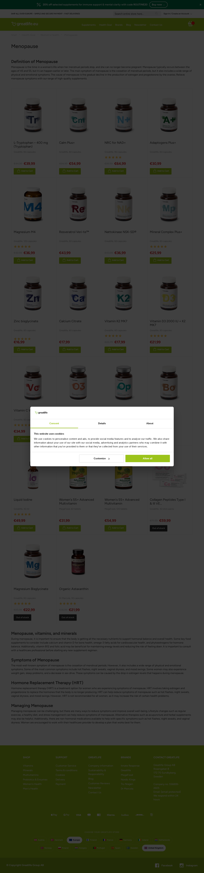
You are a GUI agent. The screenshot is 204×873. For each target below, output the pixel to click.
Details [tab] (102, 423)
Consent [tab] (54, 423)
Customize (100, 458)
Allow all (147, 458)
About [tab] (149, 423)
